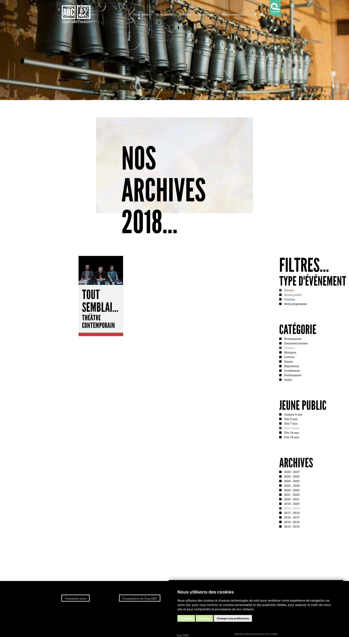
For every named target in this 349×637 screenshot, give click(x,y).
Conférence (291, 370)
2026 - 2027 (291, 471)
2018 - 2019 (291, 508)
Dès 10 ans (291, 428)
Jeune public (292, 294)
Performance (292, 375)
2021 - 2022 (291, 494)
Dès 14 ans (291, 432)
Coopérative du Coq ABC (139, 598)
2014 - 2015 (291, 526)
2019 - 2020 (291, 503)
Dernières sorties (295, 343)
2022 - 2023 (291, 490)
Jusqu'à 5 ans (292, 414)
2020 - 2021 (291, 499)
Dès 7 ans (290, 423)
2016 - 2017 (291, 517)
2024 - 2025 (291, 480)
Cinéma (289, 299)
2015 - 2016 (291, 521)
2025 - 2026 (291, 476)
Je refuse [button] (204, 618)
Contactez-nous (75, 598)
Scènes (288, 290)
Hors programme (295, 303)
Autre (287, 379)
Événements (292, 338)
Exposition (291, 366)
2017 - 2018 (291, 512)
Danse (288, 361)
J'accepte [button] (186, 618)
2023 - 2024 (291, 485)
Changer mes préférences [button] (233, 618)
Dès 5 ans (290, 418)
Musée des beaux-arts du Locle (255, 633)
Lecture (289, 356)
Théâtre (289, 347)
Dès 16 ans (291, 437)
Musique (289, 352)
